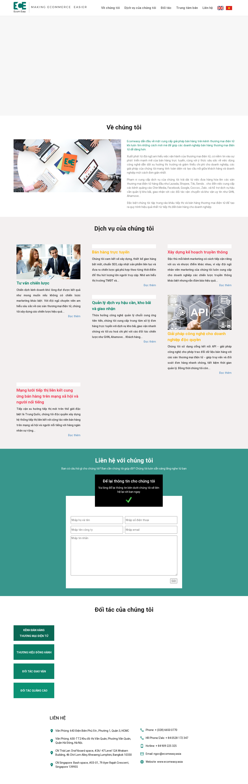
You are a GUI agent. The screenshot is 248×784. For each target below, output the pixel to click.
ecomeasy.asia (11, 779)
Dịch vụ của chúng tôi (140, 8)
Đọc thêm (74, 316)
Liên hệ (207, 8)
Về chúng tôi (110, 8)
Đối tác (166, 8)
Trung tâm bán (187, 8)
